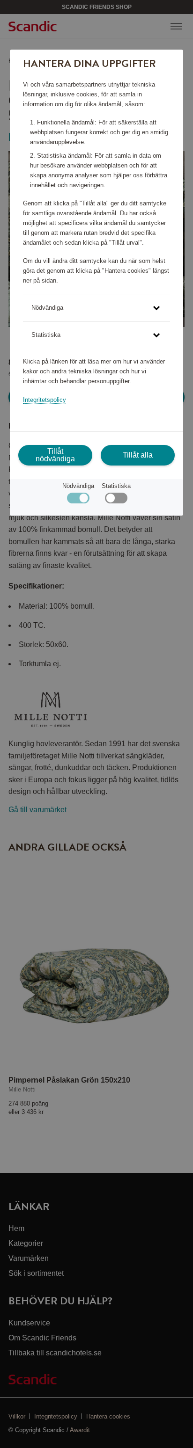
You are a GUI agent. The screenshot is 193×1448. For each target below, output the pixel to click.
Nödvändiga (78, 486)
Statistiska (116, 486)
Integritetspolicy (44, 399)
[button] (96, 307)
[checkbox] (116, 500)
